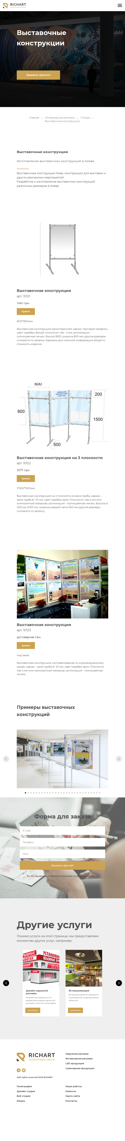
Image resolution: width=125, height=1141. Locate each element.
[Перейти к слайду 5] (36, 792)
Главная (34, 117)
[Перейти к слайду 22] (83, 792)
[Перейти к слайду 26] (94, 792)
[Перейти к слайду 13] (58, 792)
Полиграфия (24, 1086)
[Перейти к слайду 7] (42, 792)
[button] (38, 75)
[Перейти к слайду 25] (91, 792)
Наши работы (74, 1086)
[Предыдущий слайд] (6, 759)
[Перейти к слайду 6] (39, 792)
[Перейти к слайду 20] (77, 792)
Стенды (85, 117)
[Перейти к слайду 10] (50, 792)
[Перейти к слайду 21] (80, 792)
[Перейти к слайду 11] (53, 792)
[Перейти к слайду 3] (31, 792)
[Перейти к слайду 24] (88, 792)
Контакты (71, 1101)
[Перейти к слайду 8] (44, 792)
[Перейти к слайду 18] (72, 792)
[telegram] (19, 1070)
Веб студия (23, 1096)
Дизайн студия (26, 1091)
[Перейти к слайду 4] (33, 792)
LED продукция (75, 1063)
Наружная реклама (77, 1053)
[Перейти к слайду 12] (55, 792)
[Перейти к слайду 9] (47, 792)
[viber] (24, 1070)
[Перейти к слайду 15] (63, 792)
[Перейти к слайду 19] (74, 792)
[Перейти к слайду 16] (66, 792)
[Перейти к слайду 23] (85, 792)
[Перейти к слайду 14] (61, 792)
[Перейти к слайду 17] (69, 792)
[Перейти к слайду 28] (99, 792)
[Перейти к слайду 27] (96, 792)
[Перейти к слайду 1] (25, 792)
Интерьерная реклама (59, 117)
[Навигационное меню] (120, 5)
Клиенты (71, 1091)
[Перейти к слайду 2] (28, 792)
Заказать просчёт (62, 865)
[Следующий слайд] (119, 759)
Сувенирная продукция (80, 1068)
